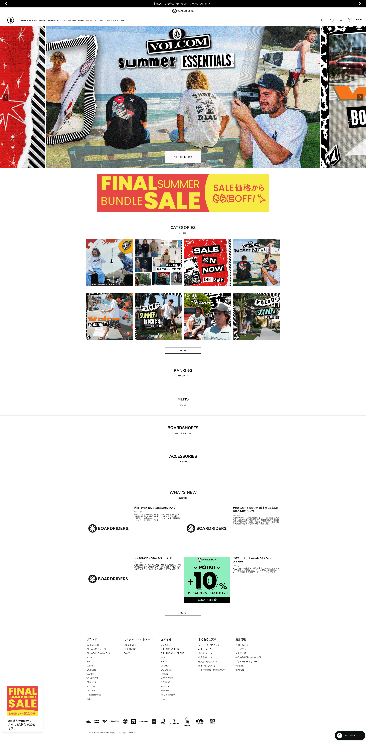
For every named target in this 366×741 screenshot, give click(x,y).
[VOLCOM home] (10, 20)
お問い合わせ (241, 645)
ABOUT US (118, 20)
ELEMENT (91, 665)
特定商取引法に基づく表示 (248, 657)
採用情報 (239, 669)
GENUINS (91, 682)
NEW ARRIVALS (29, 20)
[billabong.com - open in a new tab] (97, 721)
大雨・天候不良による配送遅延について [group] (183, 3)
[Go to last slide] (6, 3)
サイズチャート (242, 649)
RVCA (89, 661)
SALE (88, 20)
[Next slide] (360, 3)
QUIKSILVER (92, 645)
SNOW (71, 20)
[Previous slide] (6, 97)
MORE (183, 350)
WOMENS (53, 20)
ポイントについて (206, 665)
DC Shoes (91, 669)
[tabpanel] (183, 97)
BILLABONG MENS (96, 649)
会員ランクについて (208, 661)
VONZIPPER (92, 678)
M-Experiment (93, 694)
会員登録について (206, 657)
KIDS (62, 20)
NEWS (108, 20)
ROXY (89, 657)
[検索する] (322, 20)
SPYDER (90, 690)
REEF (89, 699)
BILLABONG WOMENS (98, 653)
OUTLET (98, 20)
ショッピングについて (209, 645)
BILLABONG (130, 649)
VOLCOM (91, 686)
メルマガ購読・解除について (212, 669)
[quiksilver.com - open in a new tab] (88, 721)
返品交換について (206, 653)
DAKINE (90, 674)
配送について (204, 649)
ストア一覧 (240, 653)
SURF (80, 20)
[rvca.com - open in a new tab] (115, 721)
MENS (42, 20)
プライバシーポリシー (246, 661)
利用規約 (239, 665)
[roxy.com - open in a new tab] (105, 721)
